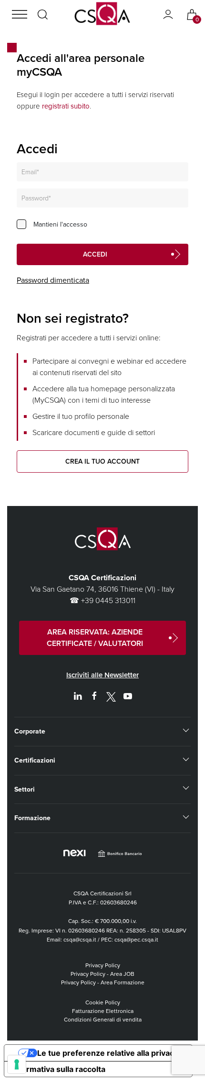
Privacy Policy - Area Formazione (102, 982)
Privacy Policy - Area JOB (102, 974)
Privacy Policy (102, 965)
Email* (30, 172)
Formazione (32, 818)
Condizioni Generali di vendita (103, 1019)
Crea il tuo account (102, 461)
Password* (36, 198)
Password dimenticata (53, 280)
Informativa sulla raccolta (58, 1069)
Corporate (29, 731)
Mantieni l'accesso (60, 224)
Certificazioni (34, 760)
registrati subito (66, 106)
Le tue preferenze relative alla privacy (107, 1053)
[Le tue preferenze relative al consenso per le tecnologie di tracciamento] (17, 1064)
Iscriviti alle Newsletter (102, 675)
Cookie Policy (102, 1002)
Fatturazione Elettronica (102, 1011)
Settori (24, 789)
